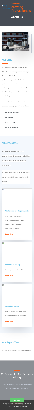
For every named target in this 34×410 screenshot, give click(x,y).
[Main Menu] (4, 16)
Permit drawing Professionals (21, 7)
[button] (9, 234)
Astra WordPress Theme (21, 406)
